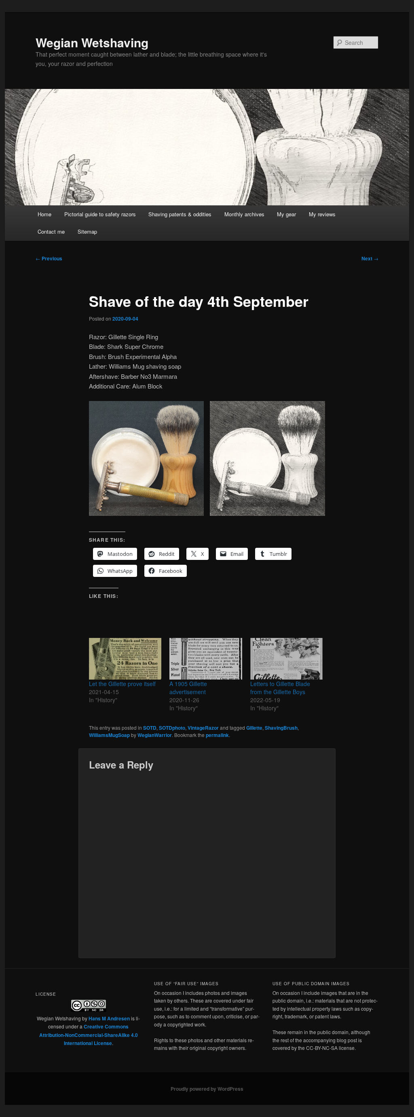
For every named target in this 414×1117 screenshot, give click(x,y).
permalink (217, 735)
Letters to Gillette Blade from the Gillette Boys (280, 688)
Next (369, 258)
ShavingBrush (281, 727)
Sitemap (87, 231)
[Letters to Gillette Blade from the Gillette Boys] (286, 659)
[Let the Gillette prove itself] (125, 659)
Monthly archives (244, 214)
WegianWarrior (154, 735)
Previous (49, 258)
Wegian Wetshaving (92, 42)
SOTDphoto (172, 727)
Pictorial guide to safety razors (100, 214)
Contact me (51, 231)
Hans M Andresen (109, 1018)
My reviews (322, 214)
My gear (286, 214)
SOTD (149, 727)
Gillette (254, 727)
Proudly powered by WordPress (207, 1088)
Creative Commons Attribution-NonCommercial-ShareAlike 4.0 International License (88, 1035)
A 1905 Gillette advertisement (188, 688)
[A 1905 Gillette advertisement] (205, 659)
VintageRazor (203, 727)
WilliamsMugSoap (109, 735)
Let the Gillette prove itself (122, 684)
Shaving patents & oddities (179, 214)
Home (44, 214)
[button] (146, 458)
